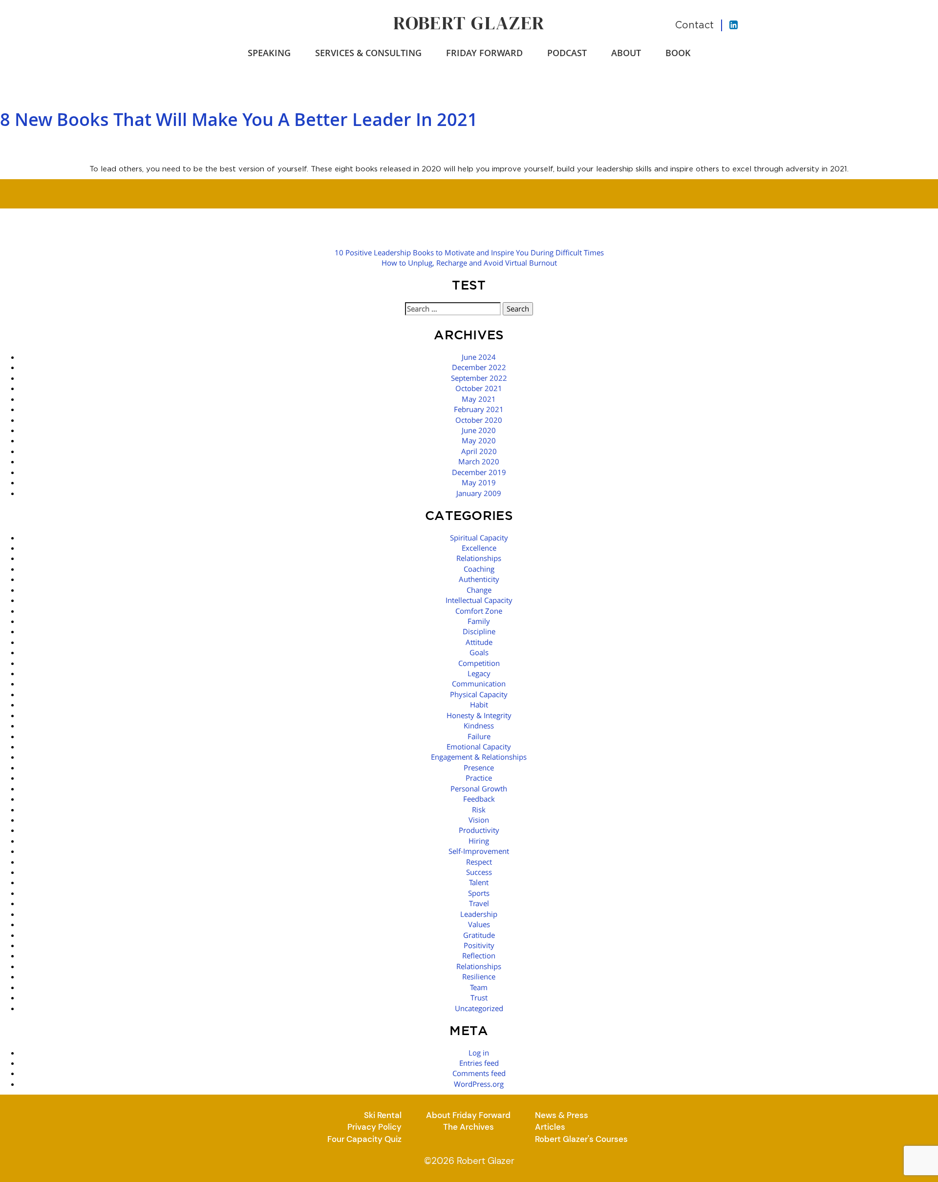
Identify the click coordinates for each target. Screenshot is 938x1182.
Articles (550, 1126)
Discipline (479, 631)
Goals (479, 652)
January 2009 (478, 493)
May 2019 (479, 482)
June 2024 (479, 357)
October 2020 (478, 420)
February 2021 (479, 409)
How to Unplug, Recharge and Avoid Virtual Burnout (469, 263)
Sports (479, 893)
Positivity (479, 945)
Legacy (479, 673)
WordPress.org (479, 1084)
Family (479, 621)
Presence (479, 767)
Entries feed (479, 1063)
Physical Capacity (479, 694)
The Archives (468, 1126)
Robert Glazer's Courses (581, 1139)
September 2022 (479, 378)
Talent (479, 882)
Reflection (478, 955)
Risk (479, 809)
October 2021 (478, 388)
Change (479, 590)
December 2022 (479, 367)
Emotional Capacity (479, 746)
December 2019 (479, 472)
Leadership (478, 914)
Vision (479, 820)
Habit (479, 704)
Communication (479, 683)
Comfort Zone (478, 611)
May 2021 (479, 399)
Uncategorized (479, 1008)
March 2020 (478, 461)
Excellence (479, 548)
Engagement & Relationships (479, 757)
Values (479, 924)
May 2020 (479, 440)
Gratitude (479, 935)
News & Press (561, 1115)
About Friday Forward (468, 1115)
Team (479, 987)
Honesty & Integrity (479, 715)
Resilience (478, 976)
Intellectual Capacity (479, 600)
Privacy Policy (374, 1126)
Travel (479, 903)
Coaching (479, 569)
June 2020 (479, 430)
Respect (479, 862)
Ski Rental (383, 1115)
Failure (479, 736)
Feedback (479, 799)
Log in (479, 1053)
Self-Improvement (478, 851)
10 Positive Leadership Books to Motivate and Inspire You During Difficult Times (469, 252)
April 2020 (479, 451)
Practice (479, 778)
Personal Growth (478, 788)
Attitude (479, 642)
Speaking (269, 53)
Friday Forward (484, 53)
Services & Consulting (368, 53)
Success (479, 872)
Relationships (478, 558)
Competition (479, 663)
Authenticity (479, 579)
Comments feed (479, 1073)
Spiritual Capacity (479, 537)
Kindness (479, 725)
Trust (479, 997)
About (626, 53)
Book (678, 53)
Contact (694, 25)
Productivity (479, 830)
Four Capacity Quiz (364, 1139)
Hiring (479, 841)
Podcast (567, 53)
